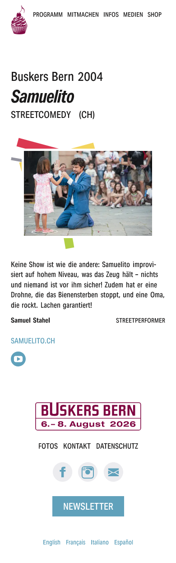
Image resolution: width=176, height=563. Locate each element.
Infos (111, 14)
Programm (48, 14)
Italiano (100, 542)
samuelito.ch (33, 341)
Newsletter (88, 506)
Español (123, 542)
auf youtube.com (18, 359)
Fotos (48, 446)
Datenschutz (117, 446)
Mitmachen (83, 14)
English (51, 542)
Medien (133, 14)
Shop (155, 14)
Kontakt (77, 446)
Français (75, 542)
